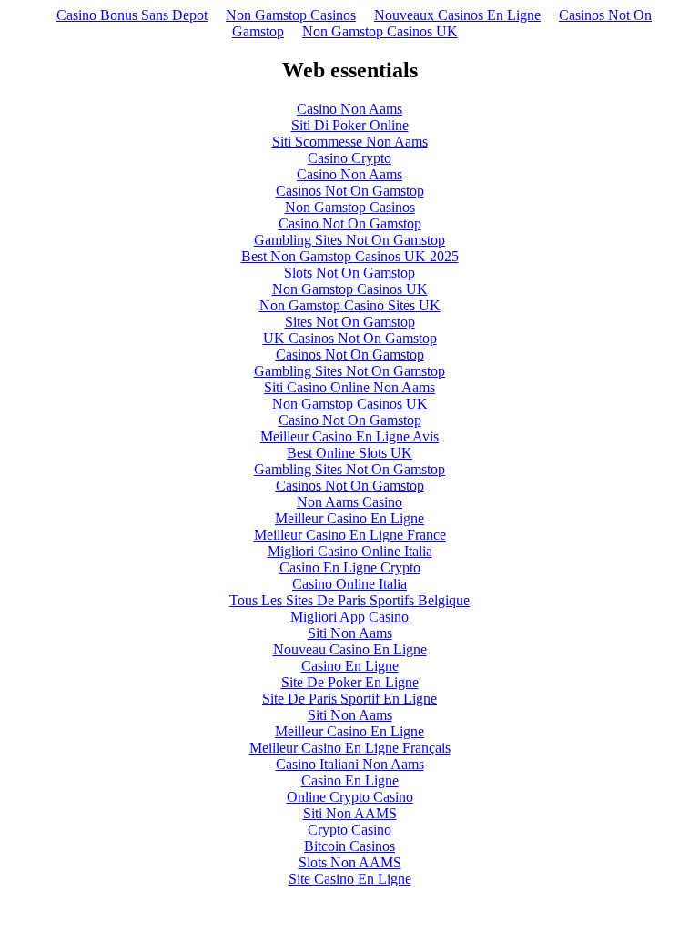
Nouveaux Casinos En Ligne (457, 15)
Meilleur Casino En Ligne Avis (349, 436)
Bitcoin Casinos (349, 846)
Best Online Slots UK (349, 453)
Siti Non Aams (350, 633)
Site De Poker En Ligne (350, 682)
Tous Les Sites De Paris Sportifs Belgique (349, 600)
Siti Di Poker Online (350, 125)
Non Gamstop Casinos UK (380, 31)
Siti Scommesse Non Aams (350, 141)
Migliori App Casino (349, 616)
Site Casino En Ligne (350, 878)
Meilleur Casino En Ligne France (350, 534)
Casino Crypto (349, 158)
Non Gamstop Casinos (291, 15)
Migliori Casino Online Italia (350, 551)
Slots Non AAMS (350, 862)
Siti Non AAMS (350, 813)
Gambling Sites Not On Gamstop (349, 240)
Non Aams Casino (349, 502)
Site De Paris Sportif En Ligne (349, 698)
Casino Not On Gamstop (350, 223)
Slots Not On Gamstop (349, 272)
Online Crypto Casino (350, 797)
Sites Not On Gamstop (350, 321)
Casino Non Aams (349, 108)
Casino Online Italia (349, 584)
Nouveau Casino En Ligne (350, 649)
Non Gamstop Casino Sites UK (350, 305)
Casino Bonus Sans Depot (132, 15)
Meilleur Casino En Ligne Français (350, 747)
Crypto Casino (349, 829)
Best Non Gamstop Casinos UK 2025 (350, 256)
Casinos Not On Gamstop (350, 190)
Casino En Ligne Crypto (349, 567)
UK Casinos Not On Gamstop (350, 338)
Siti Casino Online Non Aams (349, 387)
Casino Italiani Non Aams (350, 764)
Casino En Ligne (350, 666)
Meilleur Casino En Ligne (349, 518)
